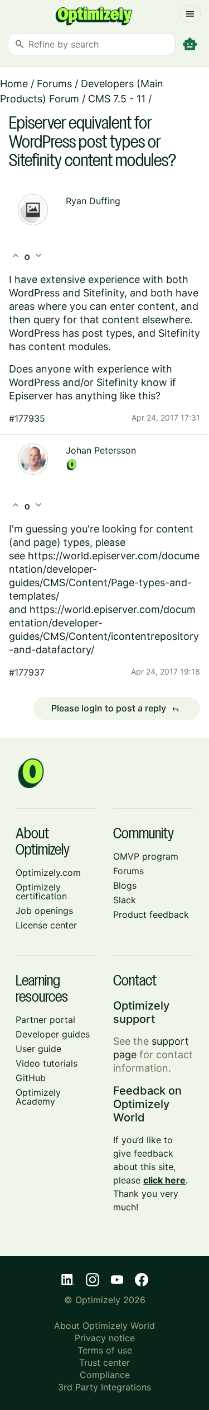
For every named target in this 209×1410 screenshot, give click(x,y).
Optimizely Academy (38, 1097)
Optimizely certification (41, 891)
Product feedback (151, 914)
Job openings (44, 910)
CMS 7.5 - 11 (116, 99)
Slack (124, 900)
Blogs (125, 885)
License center (46, 925)
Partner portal (45, 1019)
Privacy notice (105, 1337)
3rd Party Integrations (104, 1387)
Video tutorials (46, 1063)
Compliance (105, 1374)
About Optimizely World (104, 1325)
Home (14, 83)
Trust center (104, 1362)
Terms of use (104, 1350)
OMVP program (145, 856)
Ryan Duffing (93, 200)
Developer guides (53, 1034)
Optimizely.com (48, 872)
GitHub (31, 1077)
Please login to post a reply (115, 708)
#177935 (27, 418)
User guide (38, 1048)
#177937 (27, 672)
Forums (54, 83)
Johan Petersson (101, 450)
